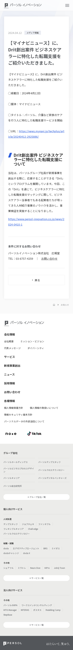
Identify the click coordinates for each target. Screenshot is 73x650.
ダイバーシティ (36, 348)
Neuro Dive (35, 567)
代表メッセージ (12, 348)
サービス (9, 357)
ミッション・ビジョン (32, 341)
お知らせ (65, 304)
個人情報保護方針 (13, 407)
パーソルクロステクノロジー (51, 470)
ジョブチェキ (28, 524)
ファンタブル (44, 524)
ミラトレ (22, 567)
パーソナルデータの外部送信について (24, 421)
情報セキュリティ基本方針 (18, 414)
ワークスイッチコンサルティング (37, 605)
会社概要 (9, 341)
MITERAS (25, 609)
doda (6, 548)
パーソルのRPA (10, 605)
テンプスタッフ (10, 524)
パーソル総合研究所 (12, 485)
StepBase (7, 614)
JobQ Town (59, 567)
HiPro (47, 567)
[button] (67, 5)
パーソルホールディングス (15, 462)
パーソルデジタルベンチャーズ (52, 477)
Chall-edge (33, 528)
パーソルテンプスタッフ (49, 462)
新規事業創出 (12, 366)
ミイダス (56, 548)
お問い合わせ (49, 258)
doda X (26, 553)
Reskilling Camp (53, 609)
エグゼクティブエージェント (26, 548)
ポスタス (37, 609)
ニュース (9, 374)
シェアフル (8, 567)
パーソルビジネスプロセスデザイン (18, 470)
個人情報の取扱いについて (44, 407)
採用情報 (9, 383)
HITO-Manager (10, 609)
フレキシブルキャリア (13, 528)
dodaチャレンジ (11, 553)
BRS (45, 548)
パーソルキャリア (11, 477)
